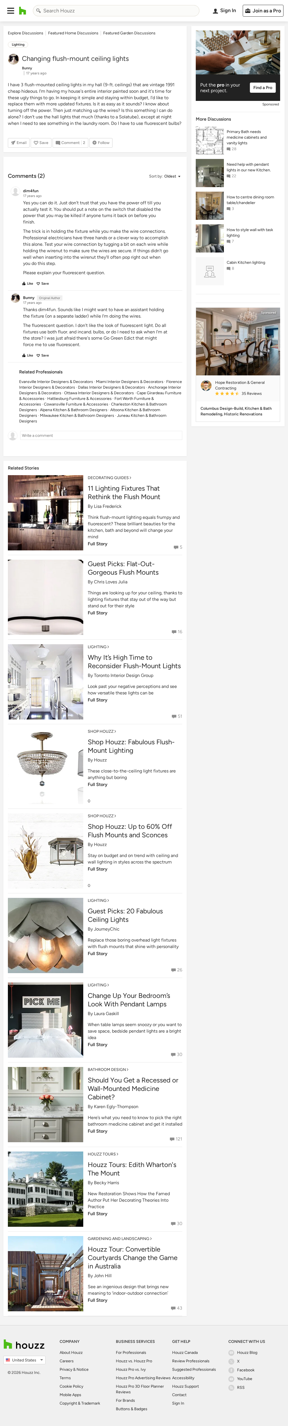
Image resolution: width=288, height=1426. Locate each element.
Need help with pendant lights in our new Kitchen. (249, 167)
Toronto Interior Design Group (123, 675)
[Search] (38, 10)
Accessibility (183, 1378)
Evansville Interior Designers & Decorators (56, 381)
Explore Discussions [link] (25, 33)
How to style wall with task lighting (250, 232)
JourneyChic (107, 929)
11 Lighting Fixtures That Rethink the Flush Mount (124, 492)
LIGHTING (97, 647)
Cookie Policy (71, 1386)
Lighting (18, 44)
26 (179, 970)
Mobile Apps (70, 1394)
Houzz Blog (247, 1352)
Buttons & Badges (131, 1409)
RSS (241, 1387)
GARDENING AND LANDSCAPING (118, 1238)
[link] (245, 394)
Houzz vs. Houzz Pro (134, 1361)
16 (180, 631)
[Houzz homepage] (22, 11)
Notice (82, 1369)
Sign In (178, 1403)
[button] (10, 11)
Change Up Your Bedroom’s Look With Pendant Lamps (129, 999)
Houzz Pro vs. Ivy (131, 1369)
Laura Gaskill (106, 1013)
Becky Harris (106, 1182)
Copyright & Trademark (80, 1403)
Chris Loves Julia (110, 581)
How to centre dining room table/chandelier (250, 200)
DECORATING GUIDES (108, 477)
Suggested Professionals (194, 1369)
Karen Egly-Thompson (116, 1106)
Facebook (246, 1370)
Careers (67, 1361)
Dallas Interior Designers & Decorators (111, 387)
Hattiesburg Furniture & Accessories (79, 398)
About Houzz (71, 1352)
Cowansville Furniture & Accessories (76, 404)
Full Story (97, 612)
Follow (103, 142)
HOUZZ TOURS (102, 1154)
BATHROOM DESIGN (107, 1069)
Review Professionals (191, 1361)
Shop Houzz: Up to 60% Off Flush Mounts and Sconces (130, 830)
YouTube (244, 1378)
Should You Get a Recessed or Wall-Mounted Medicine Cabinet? (133, 1088)
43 (179, 1308)
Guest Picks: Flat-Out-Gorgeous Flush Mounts (123, 568)
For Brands (125, 1400)
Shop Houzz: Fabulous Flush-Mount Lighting (131, 746)
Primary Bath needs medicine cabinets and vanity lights (247, 137)
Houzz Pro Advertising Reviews (143, 1378)
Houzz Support (185, 1386)
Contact (179, 1394)
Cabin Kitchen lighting (246, 262)
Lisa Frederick (108, 506)
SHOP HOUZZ (101, 731)
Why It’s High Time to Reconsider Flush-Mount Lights (134, 661)
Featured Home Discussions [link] (73, 33)
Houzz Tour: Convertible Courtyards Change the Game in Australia (132, 1257)
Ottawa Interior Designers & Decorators (99, 393)
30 (179, 1054)
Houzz (100, 760)
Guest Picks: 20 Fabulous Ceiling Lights (125, 915)
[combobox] (116, 10)
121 (179, 1139)
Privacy (66, 1369)
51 (180, 716)
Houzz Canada (185, 1352)
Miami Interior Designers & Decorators (129, 381)
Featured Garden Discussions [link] (129, 33)
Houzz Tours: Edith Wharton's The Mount (132, 1169)
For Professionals (131, 1352)
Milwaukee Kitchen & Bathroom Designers (77, 415)
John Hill (103, 1275)
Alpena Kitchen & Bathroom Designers (73, 410)
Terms (65, 1378)
